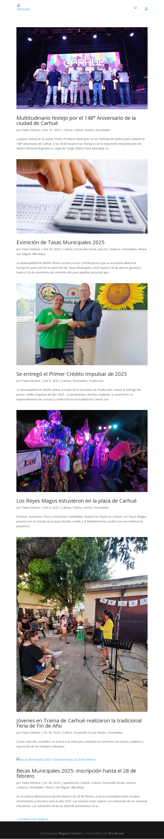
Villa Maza (38, 254)
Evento (89, 130)
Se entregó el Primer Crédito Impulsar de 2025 (71, 373)
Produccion (96, 381)
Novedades (103, 130)
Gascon (103, 249)
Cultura (78, 130)
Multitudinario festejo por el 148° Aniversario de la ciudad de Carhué (76, 120)
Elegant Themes (70, 833)
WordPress (116, 833)
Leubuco (114, 249)
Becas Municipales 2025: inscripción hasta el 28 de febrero (76, 773)
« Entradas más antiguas (32, 819)
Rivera (142, 249)
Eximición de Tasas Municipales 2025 (60, 242)
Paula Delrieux (31, 130)
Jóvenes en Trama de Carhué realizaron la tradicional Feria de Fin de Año (79, 723)
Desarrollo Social (85, 249)
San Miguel (23, 254)
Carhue (68, 130)
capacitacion (71, 783)
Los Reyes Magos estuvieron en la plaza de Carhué (76, 500)
